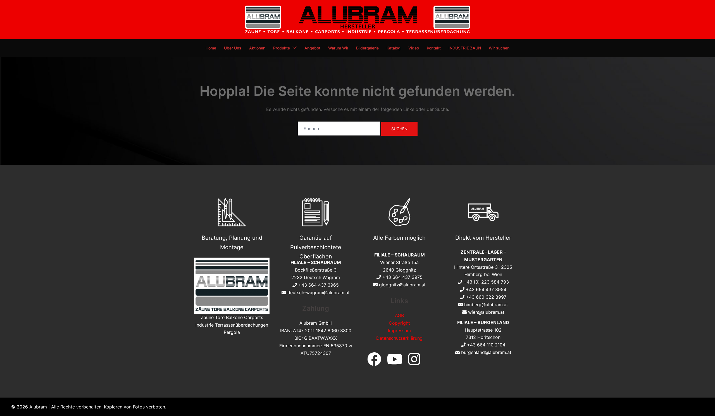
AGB (399, 315)
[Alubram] (357, 19)
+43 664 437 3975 (402, 277)
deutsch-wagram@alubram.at (318, 292)
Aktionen (257, 48)
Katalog (394, 48)
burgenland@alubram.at (486, 352)
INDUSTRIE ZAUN (465, 48)
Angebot (312, 48)
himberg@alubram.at (486, 304)
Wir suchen (499, 48)
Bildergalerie (367, 48)
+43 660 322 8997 (486, 297)
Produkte (281, 48)
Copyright (399, 323)
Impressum (399, 330)
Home (211, 48)
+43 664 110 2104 (486, 345)
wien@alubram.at (486, 312)
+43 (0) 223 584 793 (486, 282)
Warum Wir (338, 48)
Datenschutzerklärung (399, 338)
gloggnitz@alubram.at (402, 284)
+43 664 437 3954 (486, 289)
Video (413, 48)
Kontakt (434, 48)
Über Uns (232, 48)
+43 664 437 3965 (318, 285)
